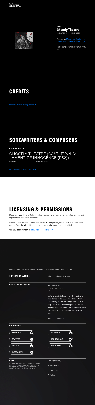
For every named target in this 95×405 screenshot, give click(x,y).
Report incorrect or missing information (22, 169)
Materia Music (38, 269)
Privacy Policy (53, 366)
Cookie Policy (53, 370)
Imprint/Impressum (56, 318)
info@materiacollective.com (42, 230)
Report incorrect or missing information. (23, 105)
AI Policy (51, 375)
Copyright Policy (54, 361)
